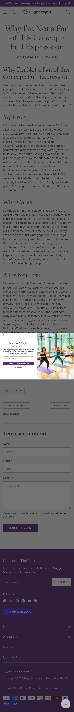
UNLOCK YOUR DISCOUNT (18, 363)
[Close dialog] (2, 334)
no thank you (18, 367)
